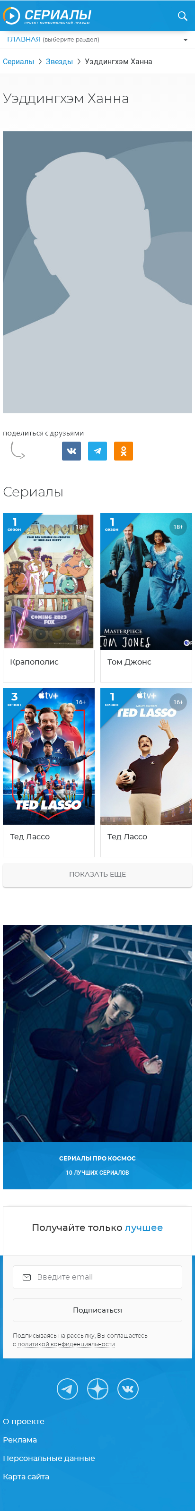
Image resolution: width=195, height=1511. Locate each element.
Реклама (20, 1440)
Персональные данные (49, 1458)
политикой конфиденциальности (66, 1344)
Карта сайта (26, 1477)
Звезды (59, 61)
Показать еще (97, 874)
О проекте (23, 1422)
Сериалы (18, 61)
